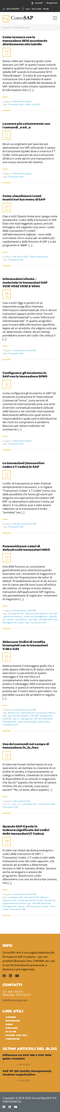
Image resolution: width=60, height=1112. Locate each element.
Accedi (38, 3)
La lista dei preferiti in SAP (30, 900)
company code (15, 897)
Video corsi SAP (32, 104)
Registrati (52, 3)
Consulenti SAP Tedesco (36, 897)
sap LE (16, 718)
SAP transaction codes (37, 906)
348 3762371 (12, 9)
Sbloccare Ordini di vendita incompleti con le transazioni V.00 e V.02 (25, 645)
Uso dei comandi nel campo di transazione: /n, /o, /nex (25, 746)
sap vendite (44, 721)
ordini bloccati (27, 712)
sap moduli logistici (27, 721)
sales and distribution (18, 715)
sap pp (21, 906)
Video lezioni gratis (22, 101)
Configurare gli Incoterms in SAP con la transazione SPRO (24, 374)
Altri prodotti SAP (21, 801)
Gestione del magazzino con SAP (41, 613)
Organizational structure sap (16, 903)
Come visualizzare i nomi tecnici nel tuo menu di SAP (23, 197)
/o (19, 804)
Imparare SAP (9, 900)
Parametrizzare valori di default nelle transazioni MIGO (26, 548)
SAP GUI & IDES (20, 256)
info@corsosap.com (15, 1000)
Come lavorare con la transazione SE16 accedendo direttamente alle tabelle (24, 41)
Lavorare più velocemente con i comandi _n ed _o (26, 125)
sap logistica (21, 619)
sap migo (33, 619)
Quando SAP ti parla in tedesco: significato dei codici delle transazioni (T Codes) (25, 830)
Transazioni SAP (16, 104)
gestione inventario (13, 616)
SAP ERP (34, 715)
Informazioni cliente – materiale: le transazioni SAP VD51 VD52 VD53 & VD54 (25, 282)
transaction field (46, 804)
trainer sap (23, 622)
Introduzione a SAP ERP (24, 350)
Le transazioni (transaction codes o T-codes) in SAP (23, 465)
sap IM (10, 619)
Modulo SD (14, 712)
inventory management (36, 616)
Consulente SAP (16, 613)
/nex (14, 804)
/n (9, 804)
